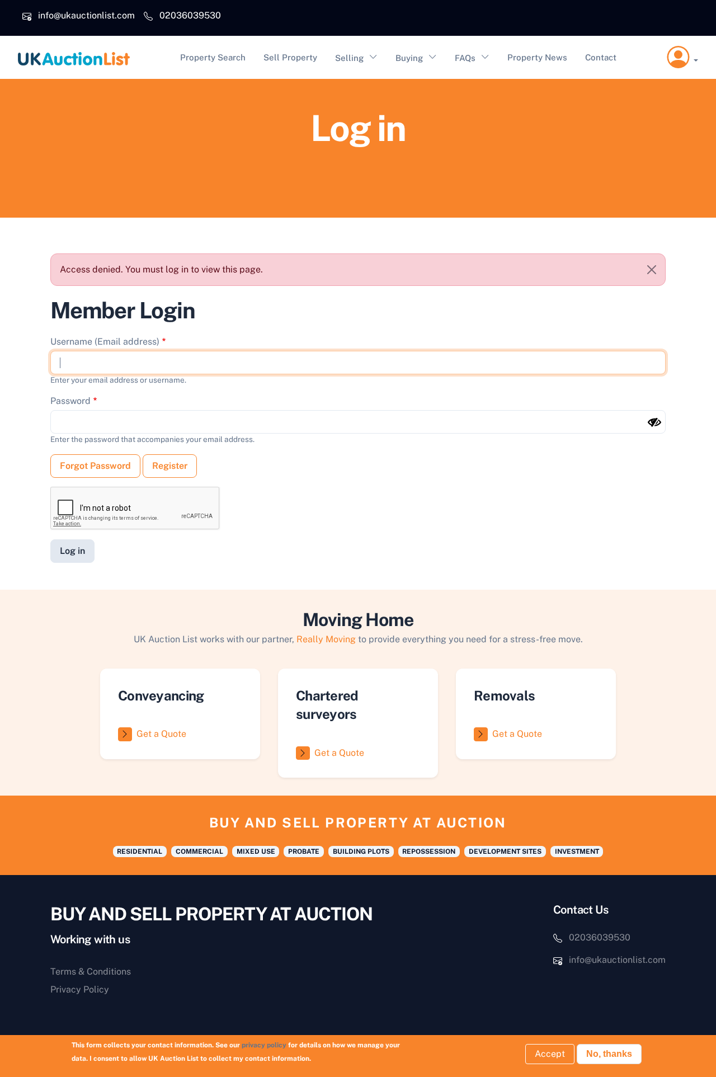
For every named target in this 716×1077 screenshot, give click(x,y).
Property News (537, 57)
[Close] (651, 269)
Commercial (199, 851)
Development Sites (505, 851)
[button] (682, 57)
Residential (139, 851)
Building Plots (361, 851)
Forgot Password (95, 465)
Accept (550, 1053)
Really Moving (326, 639)
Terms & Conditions (90, 971)
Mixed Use (256, 851)
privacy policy (264, 1045)
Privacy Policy (79, 989)
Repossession (428, 851)
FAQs (465, 58)
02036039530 (190, 15)
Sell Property (290, 57)
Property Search (213, 57)
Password (70, 401)
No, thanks (609, 1054)
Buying (409, 58)
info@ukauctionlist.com (86, 15)
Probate (303, 851)
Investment (577, 851)
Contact (600, 57)
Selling (349, 58)
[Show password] (654, 422)
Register (169, 465)
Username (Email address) (104, 341)
